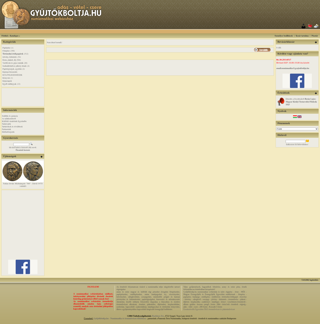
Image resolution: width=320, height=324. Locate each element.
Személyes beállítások (284, 35)
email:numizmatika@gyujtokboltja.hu (292, 68)
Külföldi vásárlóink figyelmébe (14, 121)
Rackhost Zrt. (158, 316)
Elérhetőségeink (8, 131)
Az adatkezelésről (9, 118)
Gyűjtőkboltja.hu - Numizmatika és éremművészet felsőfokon (120, 318)
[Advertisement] (164, 31)
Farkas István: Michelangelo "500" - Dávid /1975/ (23, 183)
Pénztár (315, 35)
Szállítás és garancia (10, 115)
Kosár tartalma (302, 35)
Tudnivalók (6, 123)
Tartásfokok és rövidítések (12, 126)
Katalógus (14, 35)
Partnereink (6, 129)
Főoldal (5, 35)
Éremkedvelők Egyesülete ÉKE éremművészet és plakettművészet (209, 309)
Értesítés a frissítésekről (301, 101)
